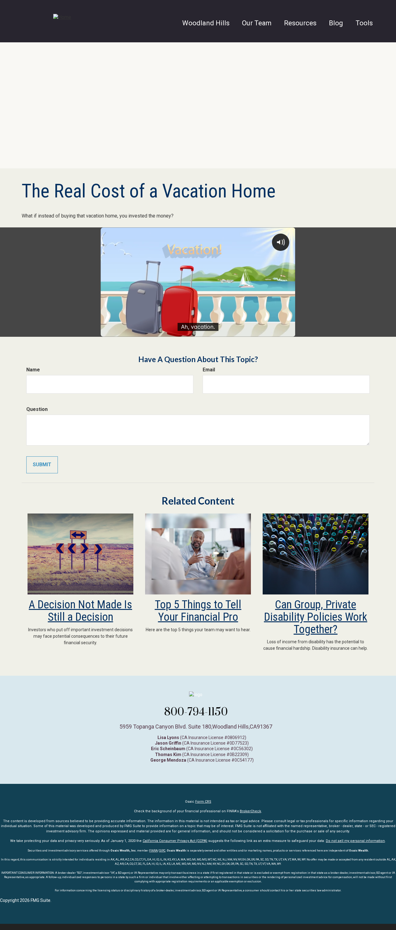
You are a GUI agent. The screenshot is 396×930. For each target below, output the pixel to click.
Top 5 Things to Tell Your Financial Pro (198, 611)
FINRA (153, 850)
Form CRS (203, 802)
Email (209, 370)
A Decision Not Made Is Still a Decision (80, 611)
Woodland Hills (206, 23)
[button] (257, 23)
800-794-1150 (196, 711)
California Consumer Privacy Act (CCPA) (175, 841)
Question (37, 409)
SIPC (162, 850)
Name (33, 370)
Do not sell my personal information (355, 841)
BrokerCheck (250, 811)
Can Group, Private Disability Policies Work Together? (315, 617)
